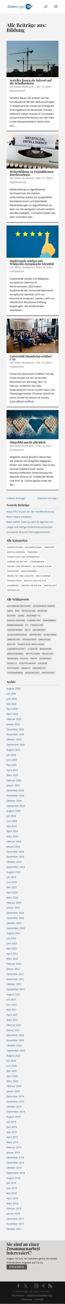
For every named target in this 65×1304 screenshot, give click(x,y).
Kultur (11, 644)
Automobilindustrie (19, 606)
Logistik (33, 649)
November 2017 (15, 1223)
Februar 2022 (13, 963)
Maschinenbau (29, 571)
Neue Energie (43, 576)
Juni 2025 (11, 759)
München (12, 658)
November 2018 (15, 1162)
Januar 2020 (13, 1091)
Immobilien (13, 639)
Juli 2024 (11, 815)
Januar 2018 (13, 1213)
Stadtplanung (27, 663)
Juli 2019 (11, 1121)
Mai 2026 (11, 703)
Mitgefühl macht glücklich (28, 442)
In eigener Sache (42, 566)
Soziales (12, 663)
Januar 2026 (13, 724)
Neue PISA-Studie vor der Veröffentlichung (30, 511)
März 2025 (12, 775)
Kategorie (13, 571)
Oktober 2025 (14, 739)
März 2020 (12, 1081)
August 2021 (13, 994)
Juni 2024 (11, 821)
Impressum (18, 1295)
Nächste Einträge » (48, 498)
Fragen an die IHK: (17, 561)
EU (27, 625)
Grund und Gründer (19, 566)
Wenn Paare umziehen (19, 516)
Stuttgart (13, 668)
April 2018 (12, 1198)
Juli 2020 (11, 1060)
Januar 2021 (13, 1030)
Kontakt (39, 1299)
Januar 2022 (13, 968)
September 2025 (15, 744)
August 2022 (13, 933)
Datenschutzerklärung (39, 1295)
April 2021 (12, 1014)
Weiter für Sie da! (32, 585)
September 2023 (15, 866)
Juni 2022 (11, 943)
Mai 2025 (11, 764)
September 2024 (15, 805)
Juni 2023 (11, 882)
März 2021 (12, 1019)
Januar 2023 (13, 907)
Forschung (36, 625)
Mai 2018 (11, 1193)
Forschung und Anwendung (23, 557)
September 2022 (15, 928)
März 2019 (12, 1142)
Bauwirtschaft (17, 90)
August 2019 (13, 1116)
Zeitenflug (13, 590)
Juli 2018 (11, 1182)
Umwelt (25, 668)
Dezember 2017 (15, 1218)
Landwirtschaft (16, 649)
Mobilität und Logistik (20, 576)
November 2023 (15, 856)
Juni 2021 (11, 1004)
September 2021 (15, 989)
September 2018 (15, 1172)
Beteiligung (29, 611)
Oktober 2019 (14, 1106)
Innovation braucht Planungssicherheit (28, 532)
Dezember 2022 (15, 912)
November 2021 (15, 979)
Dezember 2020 (15, 1035)
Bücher (11, 615)
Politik (24, 658)
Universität (39, 668)
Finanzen (33, 552)
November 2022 (15, 917)
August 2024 (13, 810)
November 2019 (15, 1101)
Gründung (36, 634)
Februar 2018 (13, 1208)
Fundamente (17, 271)
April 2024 (12, 831)
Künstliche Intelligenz (31, 644)
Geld (27, 630)
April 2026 (12, 708)
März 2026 (12, 713)
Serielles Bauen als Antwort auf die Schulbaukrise (31, 81)
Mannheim (45, 649)
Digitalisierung (18, 182)
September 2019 (15, 1111)
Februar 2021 (13, 1025)
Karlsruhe (44, 639)
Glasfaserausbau (17, 634)
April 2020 (12, 1076)
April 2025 (12, 770)
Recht (33, 658)
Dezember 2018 (15, 1157)
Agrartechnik (15, 547)
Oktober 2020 (14, 1045)
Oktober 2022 (14, 923)
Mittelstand (33, 653)
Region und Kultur (35, 580)
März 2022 (12, 958)
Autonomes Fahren (44, 606)
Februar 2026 (13, 719)
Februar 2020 (13, 1086)
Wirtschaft (50, 585)
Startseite (27, 1299)
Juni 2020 (11, 1065)
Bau (17, 611)
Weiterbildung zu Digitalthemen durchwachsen (32, 173)
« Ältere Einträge (15, 498)
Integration (29, 639)
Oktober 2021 (14, 984)
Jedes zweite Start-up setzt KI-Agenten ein (29, 521)
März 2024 (12, 836)
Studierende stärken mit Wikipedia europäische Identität (32, 262)
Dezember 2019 (15, 1096)
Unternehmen (15, 672)
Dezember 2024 (15, 790)
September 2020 (15, 1050)
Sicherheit (13, 585)
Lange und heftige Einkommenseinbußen (29, 527)
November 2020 (15, 1040)
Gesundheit (39, 630)
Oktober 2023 (14, 861)
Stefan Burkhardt (24, 86)
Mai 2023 (11, 887)
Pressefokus (14, 580)
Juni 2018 (11, 1188)
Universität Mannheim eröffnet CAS (31, 357)
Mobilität (48, 653)
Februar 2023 (13, 902)
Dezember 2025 (15, 729)
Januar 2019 (13, 1152)
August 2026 (13, 688)
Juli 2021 (11, 999)
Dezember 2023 (15, 851)
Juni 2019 (11, 1127)
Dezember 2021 (15, 974)
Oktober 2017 (14, 1228)
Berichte (50, 547)
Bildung (42, 611)
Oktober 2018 (14, 1167)
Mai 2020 (11, 1070)
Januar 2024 (13, 846)
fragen (17, 1267)
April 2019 (12, 1137)
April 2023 (12, 892)
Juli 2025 (11, 754)
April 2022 (12, 953)
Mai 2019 (11, 1132)
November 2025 (15, 734)
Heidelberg (50, 634)
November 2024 (15, 795)
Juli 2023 (11, 877)
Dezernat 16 (33, 615)
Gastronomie (14, 630)
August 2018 (13, 1178)
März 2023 (12, 897)
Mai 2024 (11, 826)
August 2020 (13, 1055)
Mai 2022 (11, 948)
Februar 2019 (13, 1147)
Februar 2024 (13, 841)
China (21, 615)
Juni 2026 (11, 698)
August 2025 (13, 749)
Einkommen (49, 620)
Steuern (42, 663)
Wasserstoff (32, 672)
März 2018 (12, 1203)
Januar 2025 (13, 785)
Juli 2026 (11, 693)
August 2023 (13, 872)
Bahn (10, 611)
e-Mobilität (34, 620)
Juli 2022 (11, 938)
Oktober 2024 (14, 800)
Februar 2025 (13, 780)
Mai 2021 (11, 1009)
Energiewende (15, 625)
